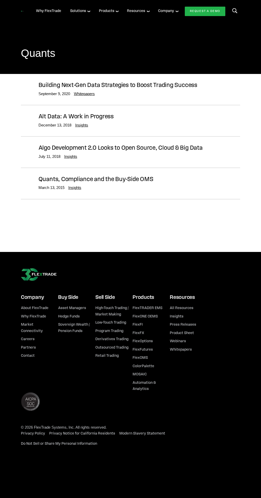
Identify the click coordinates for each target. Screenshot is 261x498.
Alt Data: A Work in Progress (76, 117)
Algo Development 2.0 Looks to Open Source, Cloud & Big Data (120, 148)
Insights (81, 125)
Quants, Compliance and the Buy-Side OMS (95, 179)
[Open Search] (234, 10)
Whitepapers (84, 94)
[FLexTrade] (22, 11)
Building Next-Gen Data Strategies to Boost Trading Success (117, 85)
